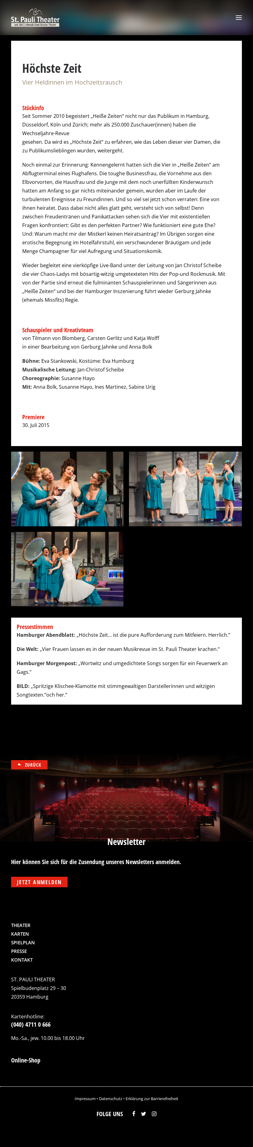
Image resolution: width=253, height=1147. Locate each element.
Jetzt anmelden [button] (39, 882)
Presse (19, 951)
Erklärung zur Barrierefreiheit (152, 1098)
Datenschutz (110, 1098)
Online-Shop (25, 1060)
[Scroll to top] (235, 1133)
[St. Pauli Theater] (36, 17)
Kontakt (22, 960)
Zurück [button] (33, 765)
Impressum (85, 1098)
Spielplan (23, 942)
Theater (21, 925)
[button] (239, 17)
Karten (20, 934)
